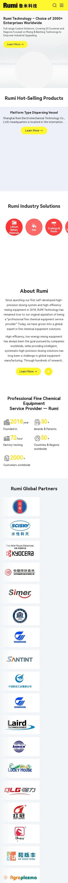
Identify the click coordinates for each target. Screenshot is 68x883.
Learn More (13, 44)
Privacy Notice (39, 799)
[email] (41, 698)
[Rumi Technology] (20, 4)
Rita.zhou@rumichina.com (24, 723)
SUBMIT (55, 784)
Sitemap (55, 799)
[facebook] (6, 698)
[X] (15, 698)
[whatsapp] (32, 698)
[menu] (61, 5)
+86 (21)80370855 (19, 729)
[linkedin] (24, 698)
